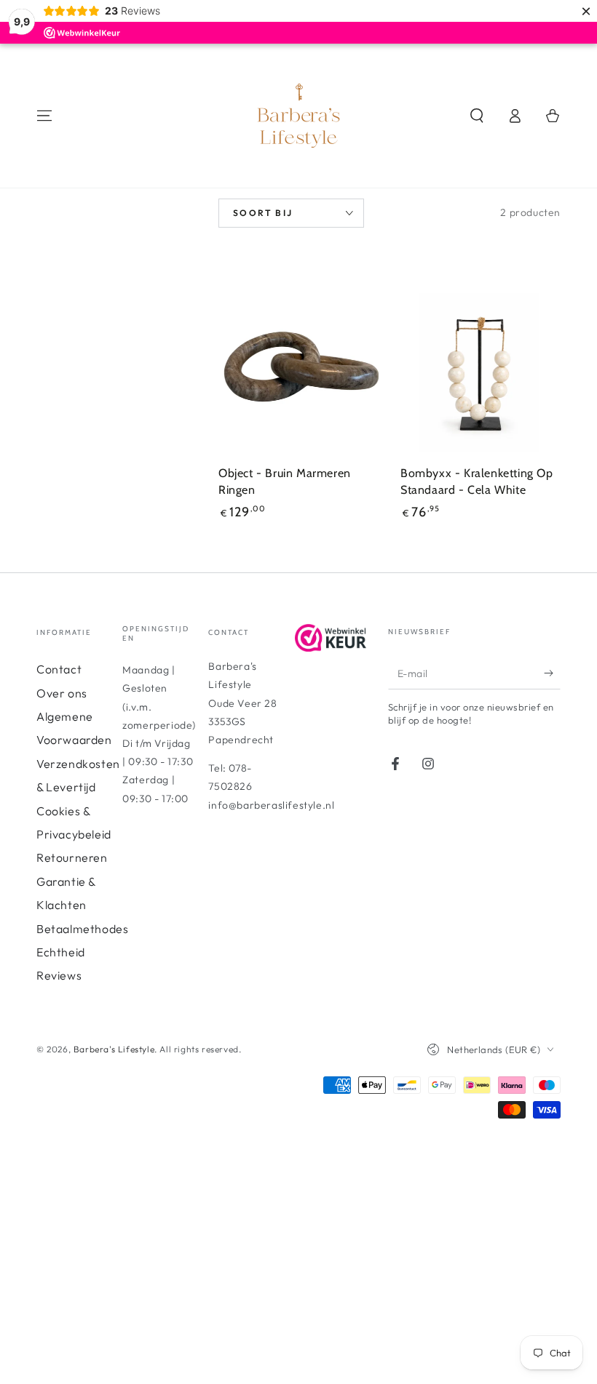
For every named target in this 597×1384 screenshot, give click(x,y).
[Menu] (44, 116)
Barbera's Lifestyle (114, 1049)
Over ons (61, 693)
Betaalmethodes (82, 928)
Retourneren (72, 857)
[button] (477, 116)
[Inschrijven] (552, 673)
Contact (59, 669)
